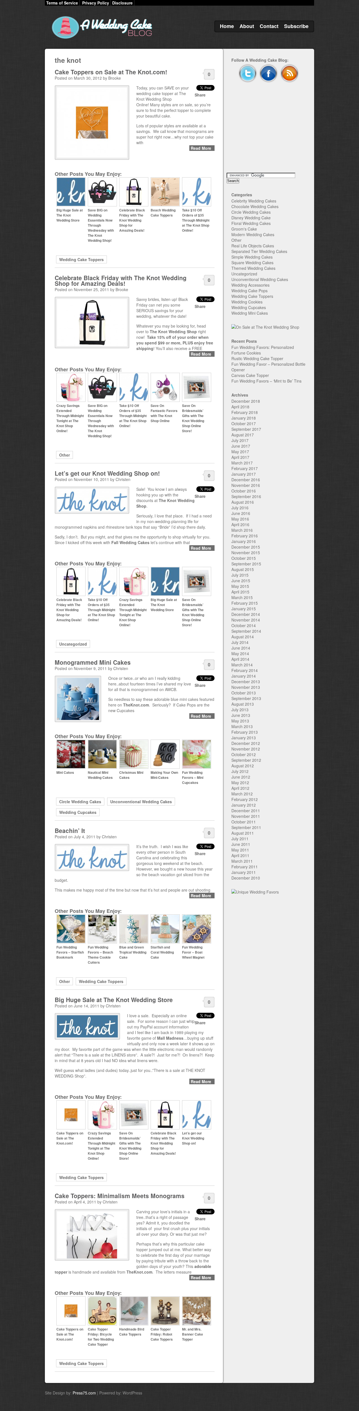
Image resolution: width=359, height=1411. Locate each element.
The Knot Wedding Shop (173, 331)
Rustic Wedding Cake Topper (257, 358)
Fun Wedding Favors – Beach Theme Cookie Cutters (100, 955)
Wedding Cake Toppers (81, 259)
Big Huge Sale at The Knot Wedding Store (69, 215)
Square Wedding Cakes (252, 262)
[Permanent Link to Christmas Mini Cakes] (133, 767)
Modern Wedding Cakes (252, 234)
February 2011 (244, 866)
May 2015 (240, 586)
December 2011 (245, 810)
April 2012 (240, 788)
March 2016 (242, 530)
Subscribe (296, 26)
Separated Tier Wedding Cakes (259, 251)
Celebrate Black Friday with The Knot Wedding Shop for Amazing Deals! (132, 220)
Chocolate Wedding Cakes (255, 206)
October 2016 (243, 491)
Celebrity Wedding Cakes (253, 201)
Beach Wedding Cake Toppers (163, 213)
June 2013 (240, 715)
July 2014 (239, 642)
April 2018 (240, 406)
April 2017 (240, 457)
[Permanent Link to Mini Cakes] (71, 767)
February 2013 (244, 732)
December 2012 (245, 743)
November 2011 (245, 816)
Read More (201, 148)
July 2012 (239, 771)
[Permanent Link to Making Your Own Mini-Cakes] (165, 767)
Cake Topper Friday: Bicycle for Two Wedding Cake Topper (101, 1337)
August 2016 (242, 502)
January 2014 (243, 676)
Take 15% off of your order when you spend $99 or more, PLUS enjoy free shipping (174, 342)
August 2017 (242, 435)
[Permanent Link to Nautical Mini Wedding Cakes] (102, 767)
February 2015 (244, 603)
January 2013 (243, 737)
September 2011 (246, 827)
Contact (269, 26)
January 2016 (243, 541)
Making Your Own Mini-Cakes (164, 775)
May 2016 (240, 519)
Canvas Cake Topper (250, 375)
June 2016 (240, 513)
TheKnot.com (136, 705)
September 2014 (246, 631)
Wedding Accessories (250, 285)
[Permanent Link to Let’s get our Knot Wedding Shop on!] (196, 1128)
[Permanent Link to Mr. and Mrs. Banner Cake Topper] (196, 1324)
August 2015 (242, 569)
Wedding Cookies (247, 302)
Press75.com (84, 1393)
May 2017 (240, 451)
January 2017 (243, 474)
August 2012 (242, 765)
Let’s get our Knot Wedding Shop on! (107, 473)
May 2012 (240, 782)
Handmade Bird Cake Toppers (131, 1332)
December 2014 (245, 614)
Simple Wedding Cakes (252, 257)
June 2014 (240, 648)
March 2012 (242, 794)
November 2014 (245, 620)
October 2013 (243, 693)
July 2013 (239, 709)
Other (64, 455)
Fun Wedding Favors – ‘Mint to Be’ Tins (266, 381)
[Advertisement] (269, 133)
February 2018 (244, 412)
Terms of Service (62, 3)
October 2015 (243, 558)
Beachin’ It (70, 830)
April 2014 (240, 659)
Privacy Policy (95, 3)
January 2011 (243, 872)
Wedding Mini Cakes (249, 313)
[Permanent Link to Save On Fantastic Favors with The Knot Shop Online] (165, 400)
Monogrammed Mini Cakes (93, 662)
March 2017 (242, 463)
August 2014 (242, 636)
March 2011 (242, 861)
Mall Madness (170, 1038)
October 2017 (243, 423)
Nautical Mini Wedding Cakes (100, 775)
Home (227, 26)
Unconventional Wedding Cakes (141, 801)
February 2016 (244, 535)
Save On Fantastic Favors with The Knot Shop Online (164, 413)
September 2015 (246, 564)
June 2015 (240, 580)
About (247, 26)
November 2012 (245, 749)
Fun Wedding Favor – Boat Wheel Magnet (193, 952)
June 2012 (240, 777)
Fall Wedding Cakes (130, 542)
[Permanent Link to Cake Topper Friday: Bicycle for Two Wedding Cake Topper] (102, 1324)
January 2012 (243, 805)
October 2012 (243, 754)
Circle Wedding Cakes (80, 801)
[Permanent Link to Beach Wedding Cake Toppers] (165, 205)
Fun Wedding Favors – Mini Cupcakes (192, 777)
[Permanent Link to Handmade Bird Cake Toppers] (133, 1324)
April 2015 (240, 592)
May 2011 (240, 850)
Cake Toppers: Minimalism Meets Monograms (120, 1195)
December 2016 (245, 479)
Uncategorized (73, 644)
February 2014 (244, 670)
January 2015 (243, 608)
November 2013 (245, 687)
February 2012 (244, 799)
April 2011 (240, 855)
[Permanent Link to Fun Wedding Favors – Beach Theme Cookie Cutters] (102, 942)
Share (200, 95)
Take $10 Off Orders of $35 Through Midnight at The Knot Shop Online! (196, 220)
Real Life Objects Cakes (252, 245)
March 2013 (242, 726)
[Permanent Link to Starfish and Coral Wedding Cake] (165, 942)
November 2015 (245, 552)
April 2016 (240, 524)
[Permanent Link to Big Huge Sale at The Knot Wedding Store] (71, 205)
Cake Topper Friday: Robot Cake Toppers (162, 1334)
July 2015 (239, 575)
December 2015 (245, 547)
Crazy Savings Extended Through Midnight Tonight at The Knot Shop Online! (70, 418)
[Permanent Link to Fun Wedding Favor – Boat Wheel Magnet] (196, 942)
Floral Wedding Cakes (251, 223)
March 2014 (242, 664)
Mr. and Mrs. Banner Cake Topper (192, 1334)
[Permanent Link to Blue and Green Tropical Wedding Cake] (133, 942)
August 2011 (242, 833)
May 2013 (240, 721)
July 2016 (239, 507)
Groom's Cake (244, 229)
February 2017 (244, 468)
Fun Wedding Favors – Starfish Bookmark (70, 952)
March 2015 (242, 597)
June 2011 (240, 844)
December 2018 (245, 401)
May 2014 (240, 653)
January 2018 (243, 418)
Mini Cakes (65, 772)
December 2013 (245, 681)
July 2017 (239, 440)
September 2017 (246, 429)
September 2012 (246, 760)
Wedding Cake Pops (249, 290)
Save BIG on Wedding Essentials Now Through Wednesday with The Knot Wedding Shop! (101, 225)
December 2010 (245, 878)
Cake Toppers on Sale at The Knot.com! (111, 72)
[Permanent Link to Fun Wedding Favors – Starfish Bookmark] (71, 942)
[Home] (101, 39)
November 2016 (245, 485)
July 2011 (239, 838)
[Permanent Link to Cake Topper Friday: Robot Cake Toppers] (165, 1324)
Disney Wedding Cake (251, 217)
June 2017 (240, 446)
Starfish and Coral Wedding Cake (162, 952)
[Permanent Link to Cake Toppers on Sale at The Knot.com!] (71, 1128)
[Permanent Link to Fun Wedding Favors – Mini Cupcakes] (196, 767)
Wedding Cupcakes (77, 812)
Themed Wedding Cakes (253, 268)
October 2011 (243, 822)
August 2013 (242, 704)
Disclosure (122, 3)
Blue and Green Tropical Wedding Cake (132, 952)
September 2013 (246, 698)
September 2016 (246, 496)
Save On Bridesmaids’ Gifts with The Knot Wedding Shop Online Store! (193, 418)
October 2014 (243, 625)
